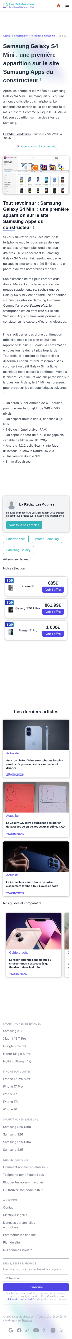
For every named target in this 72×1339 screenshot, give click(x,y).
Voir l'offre (53, 590)
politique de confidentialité (20, 1299)
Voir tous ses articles (24, 525)
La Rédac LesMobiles (17, 134)
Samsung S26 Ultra (17, 1127)
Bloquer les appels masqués (23, 1182)
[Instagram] (53, 1330)
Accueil (7, 35)
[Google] (10, 1330)
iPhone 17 (10, 1094)
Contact (8, 1207)
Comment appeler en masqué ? (25, 1167)
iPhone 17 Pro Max (16, 1079)
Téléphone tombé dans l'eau (23, 1175)
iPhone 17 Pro (13, 1086)
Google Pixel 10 (14, 1046)
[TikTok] (27, 1330)
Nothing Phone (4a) (17, 1061)
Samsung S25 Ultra (17, 1142)
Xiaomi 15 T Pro (14, 1038)
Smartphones (15, 539)
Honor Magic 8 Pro (17, 1054)
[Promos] (58, 5)
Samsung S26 (13, 1134)
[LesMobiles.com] (18, 5)
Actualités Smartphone (43, 35)
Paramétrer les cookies (19, 1235)
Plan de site (11, 1242)
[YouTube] (36, 1330)
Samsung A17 (12, 1031)
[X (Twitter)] (44, 1330)
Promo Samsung (47, 539)
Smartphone (21, 35)
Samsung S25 (13, 1149)
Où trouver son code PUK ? (23, 1190)
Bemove (27, 1320)
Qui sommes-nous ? (17, 1250)
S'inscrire (36, 1287)
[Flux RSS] (61, 1330)
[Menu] (67, 5)
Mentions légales (15, 1215)
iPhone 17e (10, 1102)
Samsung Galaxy (18, 550)
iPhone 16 (10, 1109)
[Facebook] (19, 1330)
